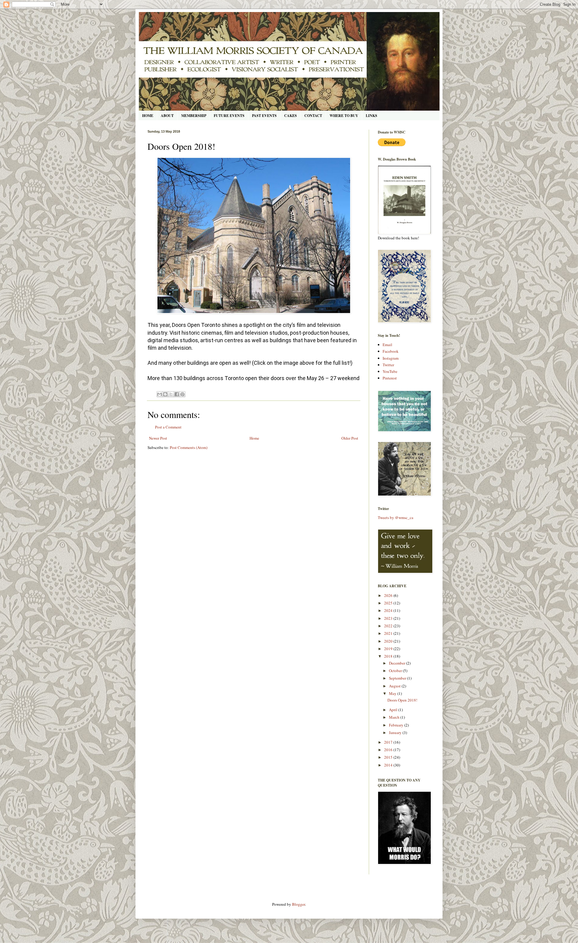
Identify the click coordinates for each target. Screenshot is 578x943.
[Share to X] (171, 394)
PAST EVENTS (264, 115)
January (395, 732)
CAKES (290, 115)
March (394, 717)
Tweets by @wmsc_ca (395, 517)
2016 (388, 749)
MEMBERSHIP (193, 115)
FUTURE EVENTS (229, 115)
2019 (388, 648)
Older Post (349, 438)
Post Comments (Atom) (188, 447)
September (398, 678)
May (393, 693)
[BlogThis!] (165, 394)
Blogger (298, 904)
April (393, 709)
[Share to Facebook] (177, 394)
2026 (388, 595)
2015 (388, 757)
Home (254, 438)
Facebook (391, 351)
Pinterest (390, 378)
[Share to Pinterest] (182, 394)
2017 (388, 742)
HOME (147, 115)
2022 (388, 625)
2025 (388, 603)
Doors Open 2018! (402, 700)
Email (387, 344)
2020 (388, 641)
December (397, 663)
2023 (388, 618)
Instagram (391, 358)
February (396, 725)
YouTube (390, 371)
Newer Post (158, 438)
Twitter (388, 364)
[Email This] (160, 394)
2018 (388, 656)
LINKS (371, 115)
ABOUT (167, 115)
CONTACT (313, 115)
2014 (388, 765)
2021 (388, 633)
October (396, 670)
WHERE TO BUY (344, 115)
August (395, 686)
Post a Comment (168, 427)
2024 (388, 610)
